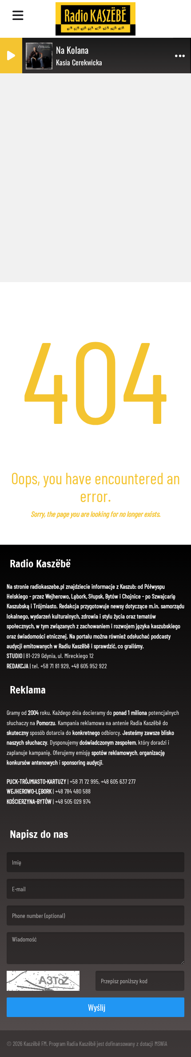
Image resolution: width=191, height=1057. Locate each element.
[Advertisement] (95, 175)
